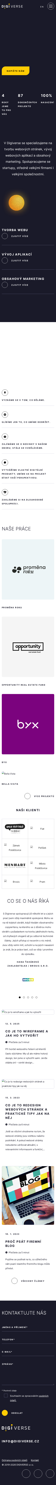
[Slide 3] (32, 997)
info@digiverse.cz (20, 1441)
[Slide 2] (28, 997)
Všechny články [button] (33, 1281)
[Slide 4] (36, 997)
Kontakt (35, 1460)
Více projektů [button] (44, 796)
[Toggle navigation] (50, 6)
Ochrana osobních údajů (14, 1460)
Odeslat (17, 1413)
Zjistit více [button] (20, 236)
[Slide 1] (24, 997)
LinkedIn (26, 1473)
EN (42, 7)
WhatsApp (50, 1473)
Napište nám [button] (15, 71)
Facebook (38, 1473)
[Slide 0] (20, 997)
